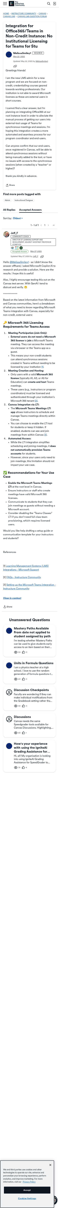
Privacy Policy (29, 1182)
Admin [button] (7, 200)
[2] (36, 400)
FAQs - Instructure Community (23, 577)
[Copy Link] (15, 66)
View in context (12, 598)
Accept (27, 1190)
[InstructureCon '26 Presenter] (17, 248)
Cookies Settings (27, 1198)
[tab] (9, 210)
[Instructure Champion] (12, 248)
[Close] (50, 1165)
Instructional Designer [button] (24, 200)
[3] (45, 434)
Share (10, 185)
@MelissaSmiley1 (19, 262)
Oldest (17, 218)
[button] (9, 54)
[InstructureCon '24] (21, 248)
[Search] (49, 3)
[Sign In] (54, 3)
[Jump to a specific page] (53, 225)
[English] (17, 3)
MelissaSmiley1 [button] (22, 53)
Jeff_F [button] (14, 233)
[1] (42, 366)
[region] (27, 1184)
